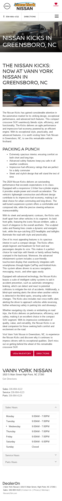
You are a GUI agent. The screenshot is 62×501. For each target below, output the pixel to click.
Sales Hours (11, 407)
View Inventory (22, 353)
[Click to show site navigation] (55, 16)
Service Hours (12, 455)
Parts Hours (11, 462)
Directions (30, 16)
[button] (11, 16)
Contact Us (27, 490)
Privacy (37, 490)
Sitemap (45, 490)
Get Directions (10, 379)
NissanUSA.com (10, 493)
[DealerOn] (11, 483)
